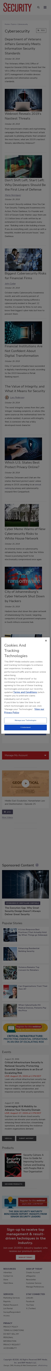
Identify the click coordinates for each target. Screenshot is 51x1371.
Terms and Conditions (25, 692)
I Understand (25, 727)
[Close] (46, 640)
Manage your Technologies (25, 720)
